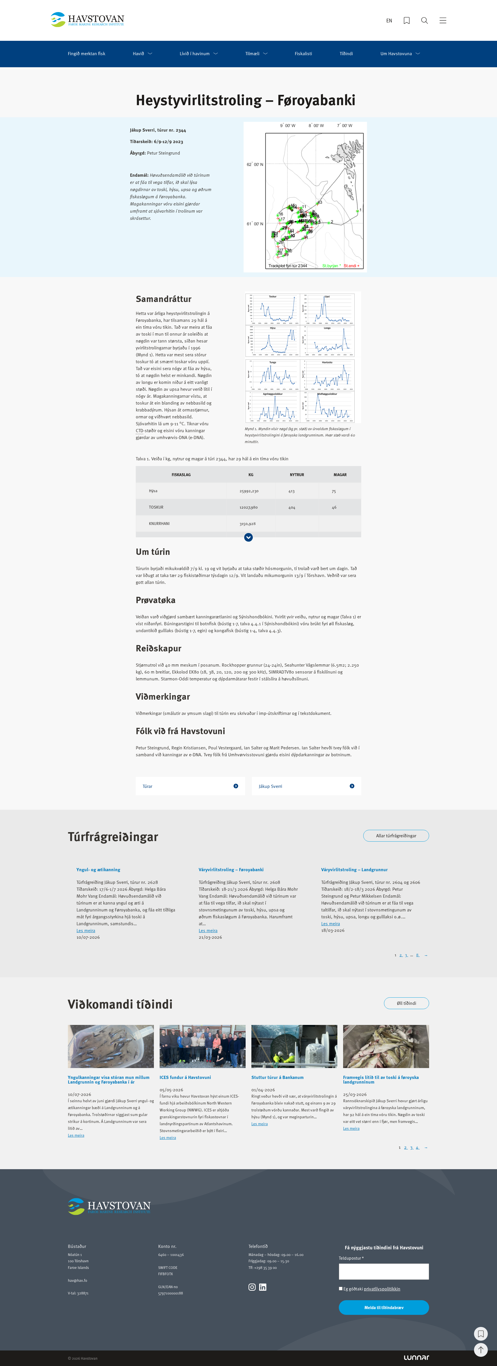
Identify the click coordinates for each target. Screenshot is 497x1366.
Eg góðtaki (371, 1289)
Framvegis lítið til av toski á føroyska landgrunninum (381, 1079)
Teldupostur (351, 1258)
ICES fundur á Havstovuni (185, 1077)
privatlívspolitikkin (382, 1288)
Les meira (86, 930)
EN (389, 20)
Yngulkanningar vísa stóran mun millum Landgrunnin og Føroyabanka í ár (109, 1079)
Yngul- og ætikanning (98, 869)
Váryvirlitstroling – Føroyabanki (231, 869)
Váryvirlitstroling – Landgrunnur (354, 869)
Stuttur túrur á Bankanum (277, 1077)
